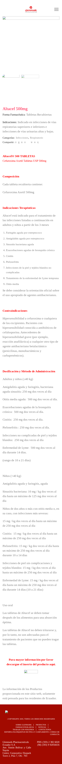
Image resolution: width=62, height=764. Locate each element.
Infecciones (22, 137)
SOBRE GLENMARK (24, 725)
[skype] (37, 142)
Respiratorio (36, 137)
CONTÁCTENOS (45, 730)
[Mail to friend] (28, 142)
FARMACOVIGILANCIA (25, 727)
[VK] (21, 142)
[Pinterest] (25, 142)
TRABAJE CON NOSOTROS (23, 730)
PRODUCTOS (41, 725)
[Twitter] (15, 142)
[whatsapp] (34, 142)
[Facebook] (18, 142)
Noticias (42, 727)
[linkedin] (31, 142)
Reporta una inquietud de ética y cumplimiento (26, 732)
